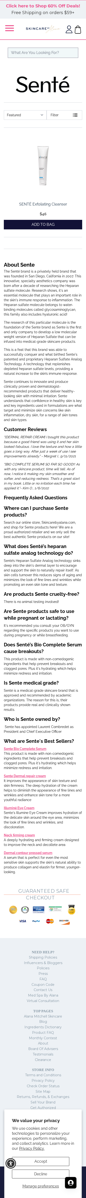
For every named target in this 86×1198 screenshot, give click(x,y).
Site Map (43, 1091)
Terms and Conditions (43, 1075)
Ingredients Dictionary (43, 1027)
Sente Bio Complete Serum (25, 749)
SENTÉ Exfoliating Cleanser (43, 204)
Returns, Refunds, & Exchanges (43, 1097)
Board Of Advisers (43, 1049)
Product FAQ (43, 1032)
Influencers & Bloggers (43, 963)
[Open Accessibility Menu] (10, 1163)
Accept (40, 1161)
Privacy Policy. (31, 1148)
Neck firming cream (19, 835)
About (43, 1043)
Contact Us (43, 990)
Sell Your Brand (43, 1102)
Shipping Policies (43, 957)
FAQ (43, 979)
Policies (43, 968)
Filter (55, 115)
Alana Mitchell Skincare (43, 1016)
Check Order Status (43, 1086)
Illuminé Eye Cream (19, 808)
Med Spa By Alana (43, 995)
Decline (40, 1174)
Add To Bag (43, 224)
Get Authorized (43, 1108)
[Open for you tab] (70, 1182)
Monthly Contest (43, 1038)
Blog (43, 1021)
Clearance (43, 1060)
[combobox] (43, 52)
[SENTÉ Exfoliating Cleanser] (43, 165)
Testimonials (43, 1054)
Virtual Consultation (43, 1001)
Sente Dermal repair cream (25, 776)
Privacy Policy (43, 1080)
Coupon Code (43, 984)
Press (43, 973)
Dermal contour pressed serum (28, 853)
